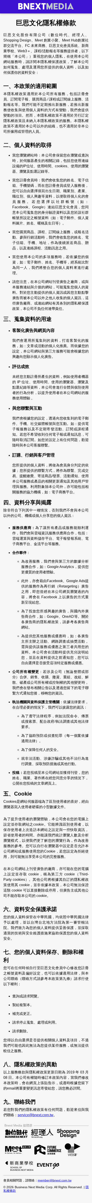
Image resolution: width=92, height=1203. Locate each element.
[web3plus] (72, 1150)
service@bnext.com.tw (35, 1115)
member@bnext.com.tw (54, 1180)
